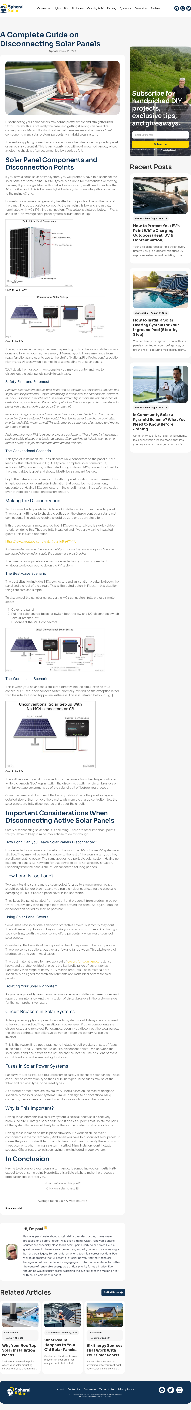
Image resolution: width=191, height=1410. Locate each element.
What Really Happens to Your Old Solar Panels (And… (60, 1345)
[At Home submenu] (83, 8)
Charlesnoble (11, 1332)
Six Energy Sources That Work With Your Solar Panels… (105, 1350)
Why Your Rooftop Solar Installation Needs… (19, 1350)
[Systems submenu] (130, 8)
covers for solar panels (83, 961)
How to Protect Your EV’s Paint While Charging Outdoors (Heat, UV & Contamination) (156, 233)
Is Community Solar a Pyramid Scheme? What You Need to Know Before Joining (159, 422)
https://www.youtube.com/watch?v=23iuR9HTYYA (40, 541)
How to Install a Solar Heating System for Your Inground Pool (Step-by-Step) (156, 327)
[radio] (52, 1195)
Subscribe (160, 144)
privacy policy (169, 149)
